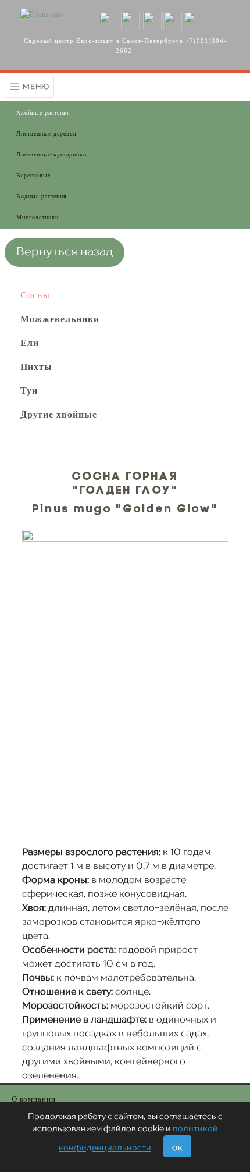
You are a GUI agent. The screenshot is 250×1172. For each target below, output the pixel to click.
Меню (34, 86)
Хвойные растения (43, 112)
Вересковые (33, 175)
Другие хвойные (58, 414)
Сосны (35, 295)
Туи (29, 391)
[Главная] (41, 14)
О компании (34, 1099)
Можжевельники (59, 319)
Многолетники (37, 217)
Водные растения (41, 196)
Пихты (36, 367)
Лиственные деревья (46, 133)
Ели (29, 343)
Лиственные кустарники (51, 154)
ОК (177, 1149)
